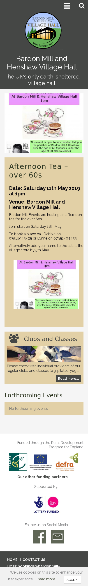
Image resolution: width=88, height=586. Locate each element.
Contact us (34, 560)
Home (12, 560)
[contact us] (57, 536)
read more (46, 579)
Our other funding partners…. (44, 477)
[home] (44, 30)
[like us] (39, 536)
